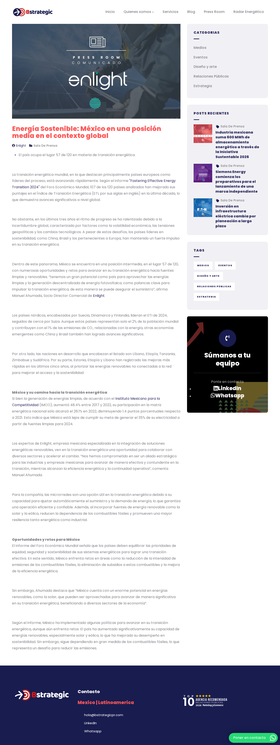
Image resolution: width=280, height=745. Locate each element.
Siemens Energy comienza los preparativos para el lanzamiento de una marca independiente (236, 181)
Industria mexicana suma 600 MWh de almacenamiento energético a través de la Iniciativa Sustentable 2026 (237, 144)
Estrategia (203, 85)
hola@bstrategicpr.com (103, 715)
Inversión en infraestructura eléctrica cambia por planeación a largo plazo (235, 216)
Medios (200, 47)
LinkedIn (229, 388)
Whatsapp (229, 395)
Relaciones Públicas (211, 76)
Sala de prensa (45, 145)
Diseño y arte (205, 66)
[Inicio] (33, 11)
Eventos (201, 57)
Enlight (21, 145)
